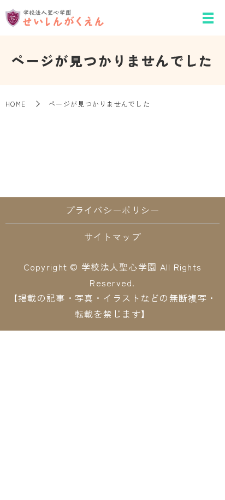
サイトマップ (112, 236)
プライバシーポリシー (113, 209)
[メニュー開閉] (208, 18)
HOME (15, 103)
